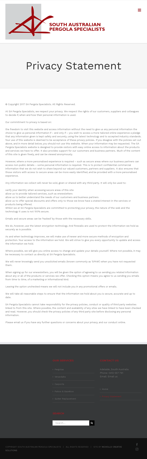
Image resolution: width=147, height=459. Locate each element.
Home (105, 389)
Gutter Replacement (65, 399)
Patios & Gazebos (64, 391)
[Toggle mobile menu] (140, 10)
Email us (113, 376)
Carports (59, 384)
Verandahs (60, 377)
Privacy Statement (111, 396)
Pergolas (59, 369)
